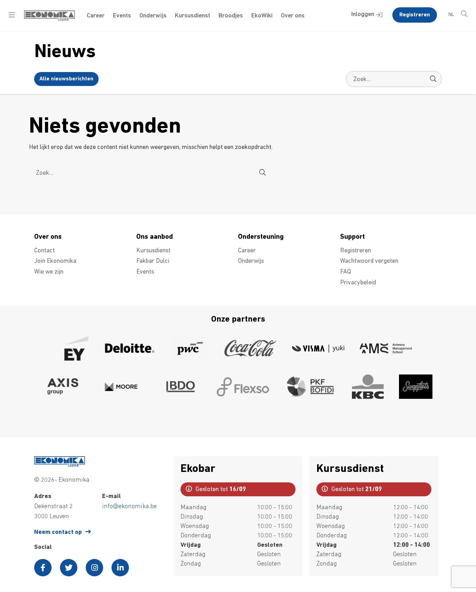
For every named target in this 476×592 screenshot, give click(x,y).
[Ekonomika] (49, 19)
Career (96, 16)
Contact (44, 251)
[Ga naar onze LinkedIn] (120, 567)
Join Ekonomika (55, 261)
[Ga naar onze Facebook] (43, 567)
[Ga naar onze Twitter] (68, 567)
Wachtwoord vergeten (369, 261)
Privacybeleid (358, 283)
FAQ (345, 272)
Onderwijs (153, 16)
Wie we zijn (48, 272)
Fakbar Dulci (152, 261)
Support (352, 237)
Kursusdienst (192, 16)
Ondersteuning (261, 237)
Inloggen (362, 14)
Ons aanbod (154, 237)
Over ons (293, 16)
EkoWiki (261, 16)
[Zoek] (433, 79)
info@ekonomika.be (129, 507)
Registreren (414, 15)
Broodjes (230, 16)
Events (122, 16)
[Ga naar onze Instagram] (94, 567)
